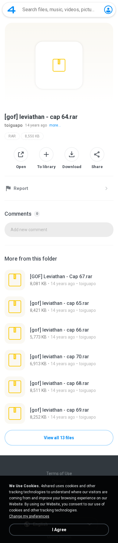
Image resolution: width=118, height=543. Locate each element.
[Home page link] (11, 9)
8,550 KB (32, 136)
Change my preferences (29, 516)
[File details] (59, 280)
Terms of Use (59, 473)
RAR (12, 136)
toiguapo (14, 125)
